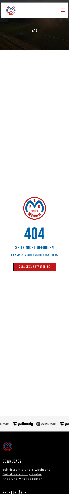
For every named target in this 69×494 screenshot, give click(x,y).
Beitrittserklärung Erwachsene (26, 470)
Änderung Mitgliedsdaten (23, 479)
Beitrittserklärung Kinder (22, 474)
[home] (10, 10)
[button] (63, 10)
